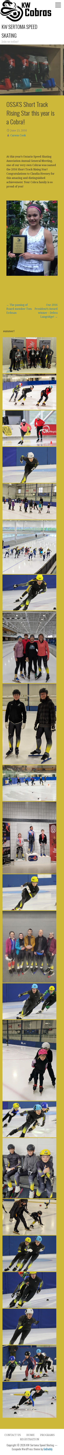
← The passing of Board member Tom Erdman (19, 308)
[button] (59, 5)
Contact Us (12, 1435)
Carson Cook (18, 135)
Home (30, 1435)
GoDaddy (47, 1449)
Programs (47, 1435)
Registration (29, 1439)
